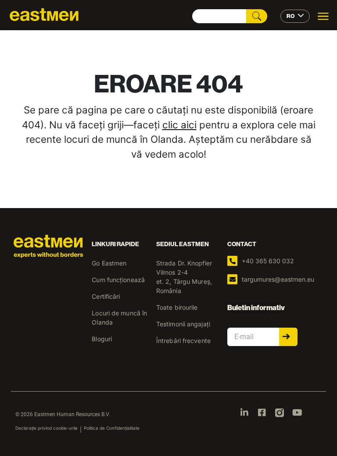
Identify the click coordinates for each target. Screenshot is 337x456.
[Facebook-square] (262, 412)
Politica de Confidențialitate (112, 428)
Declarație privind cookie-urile (46, 428)
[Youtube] (297, 412)
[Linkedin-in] (244, 412)
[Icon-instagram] (279, 412)
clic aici (179, 125)
